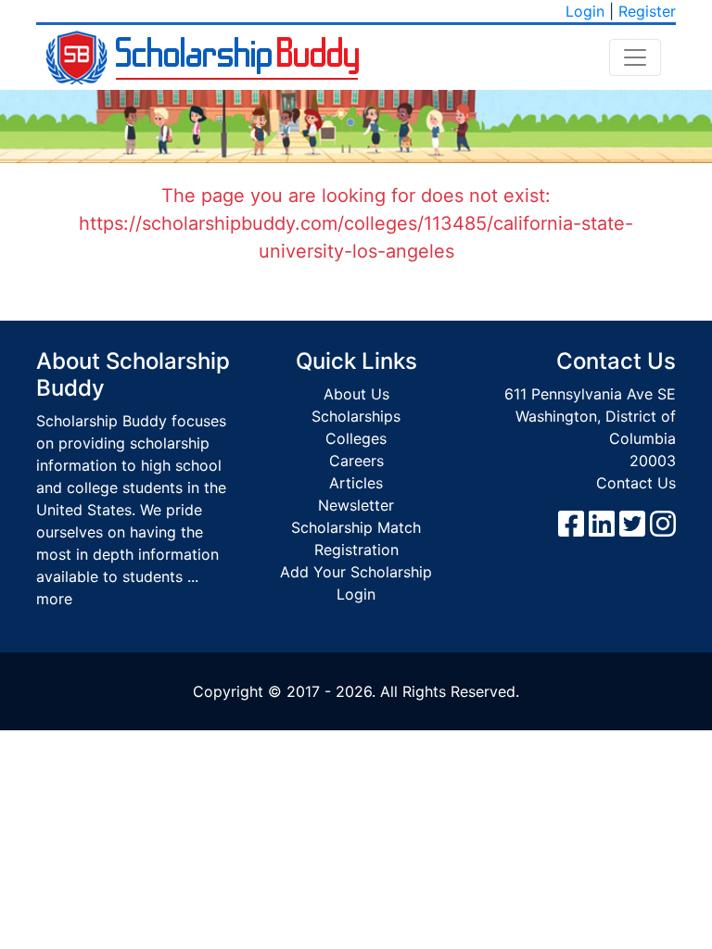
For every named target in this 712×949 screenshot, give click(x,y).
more (54, 598)
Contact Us (636, 483)
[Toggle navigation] (635, 57)
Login (585, 11)
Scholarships (356, 416)
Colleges (356, 438)
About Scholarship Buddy (133, 374)
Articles (356, 483)
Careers (356, 460)
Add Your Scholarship (356, 572)
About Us (356, 394)
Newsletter (356, 505)
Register (647, 11)
